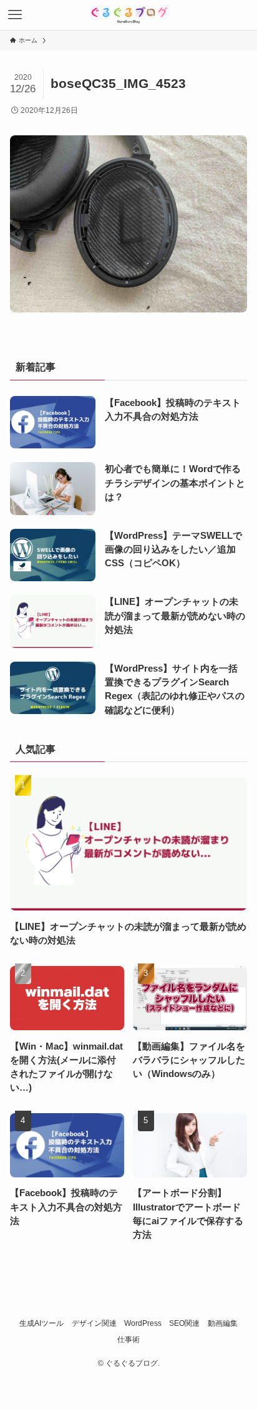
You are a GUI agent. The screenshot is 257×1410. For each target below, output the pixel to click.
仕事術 (128, 1339)
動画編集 (223, 1323)
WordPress (143, 1323)
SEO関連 (184, 1323)
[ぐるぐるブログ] (128, 15)
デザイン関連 (94, 1323)
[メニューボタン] (15, 15)
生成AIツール (41, 1323)
